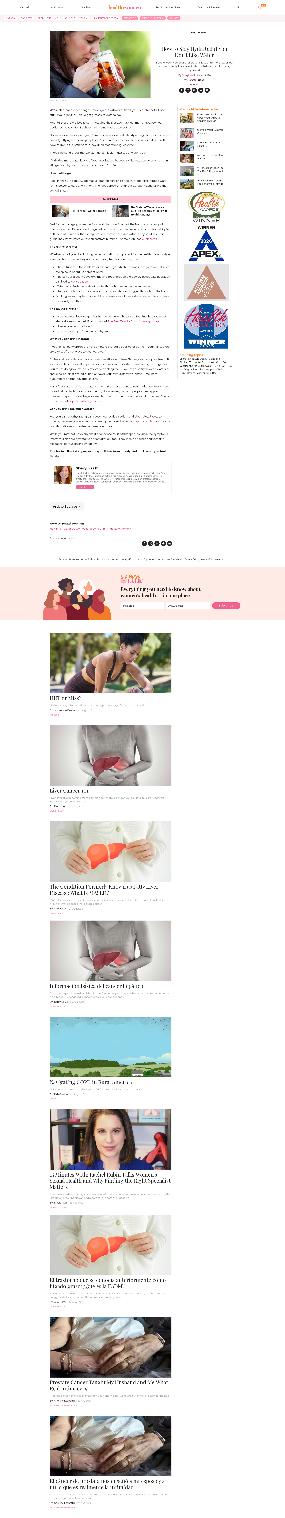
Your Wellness (56, 7)
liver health (57, 811)
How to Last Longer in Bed (202, 373)
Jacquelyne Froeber (65, 710)
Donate (174, 18)
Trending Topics (191, 355)
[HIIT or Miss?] (110, 662)
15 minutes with (59, 1207)
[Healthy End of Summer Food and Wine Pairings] (187, 183)
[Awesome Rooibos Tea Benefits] (187, 158)
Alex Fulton (60, 908)
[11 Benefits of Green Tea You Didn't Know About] (187, 170)
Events (10, 18)
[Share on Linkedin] (200, 90)
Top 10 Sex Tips (198, 362)
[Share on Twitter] (188, 90)
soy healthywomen (75, 18)
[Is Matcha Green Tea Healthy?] (187, 145)
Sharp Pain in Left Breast (193, 358)
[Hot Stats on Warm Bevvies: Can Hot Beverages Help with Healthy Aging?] (120, 210)
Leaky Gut (214, 362)
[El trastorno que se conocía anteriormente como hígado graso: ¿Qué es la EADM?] (110, 1244)
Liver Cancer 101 (69, 790)
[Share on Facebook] (181, 90)
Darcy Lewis (61, 806)
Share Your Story (152, 18)
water (63, 538)
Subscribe (130, 18)
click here (148, 239)
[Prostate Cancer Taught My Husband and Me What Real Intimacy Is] (110, 1347)
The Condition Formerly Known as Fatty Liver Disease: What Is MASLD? (104, 889)
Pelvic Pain (219, 366)
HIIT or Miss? (65, 697)
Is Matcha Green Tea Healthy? (208, 144)
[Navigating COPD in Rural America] (110, 1046)
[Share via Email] (207, 90)
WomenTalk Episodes (105, 18)
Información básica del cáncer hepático (96, 985)
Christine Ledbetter (64, 1400)
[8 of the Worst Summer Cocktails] (187, 133)
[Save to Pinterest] (194, 90)
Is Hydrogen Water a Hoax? (88, 211)
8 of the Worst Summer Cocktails (210, 131)
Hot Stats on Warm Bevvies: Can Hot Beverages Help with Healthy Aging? (149, 210)
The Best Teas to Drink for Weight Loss (133, 321)
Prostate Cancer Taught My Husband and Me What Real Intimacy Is (109, 1385)
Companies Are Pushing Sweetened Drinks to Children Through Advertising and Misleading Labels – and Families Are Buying (212, 118)
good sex (26, 18)
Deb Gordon (61, 1094)
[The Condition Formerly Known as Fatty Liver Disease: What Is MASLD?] (110, 851)
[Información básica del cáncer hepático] (110, 950)
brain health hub (48, 18)
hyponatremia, (143, 421)
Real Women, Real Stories (168, 7)
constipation (79, 281)
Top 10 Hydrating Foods (85, 401)
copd (53, 1099)
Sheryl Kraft (188, 75)
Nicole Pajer (60, 1202)
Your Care (86, 7)
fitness (54, 715)
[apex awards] (206, 242)
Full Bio (83, 487)
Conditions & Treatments (209, 7)
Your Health (24, 7)
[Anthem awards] (206, 282)
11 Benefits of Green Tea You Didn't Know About (210, 169)
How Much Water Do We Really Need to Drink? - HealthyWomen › (90, 528)
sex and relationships (63, 1405)
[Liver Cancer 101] (110, 755)
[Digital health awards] (206, 206)
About (240, 7)
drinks (202, 33)
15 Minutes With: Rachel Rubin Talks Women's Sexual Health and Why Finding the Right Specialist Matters (110, 1180)
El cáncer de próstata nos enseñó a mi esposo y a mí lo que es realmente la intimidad (107, 1483)
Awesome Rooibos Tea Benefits (210, 157)
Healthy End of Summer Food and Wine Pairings (210, 182)
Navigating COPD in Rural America (91, 1081)
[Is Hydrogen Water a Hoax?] (60, 210)
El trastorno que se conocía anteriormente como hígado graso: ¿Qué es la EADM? (108, 1282)
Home (193, 33)
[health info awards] (206, 325)
